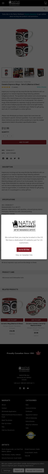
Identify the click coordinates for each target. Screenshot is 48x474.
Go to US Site (24, 250)
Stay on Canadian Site (24, 255)
